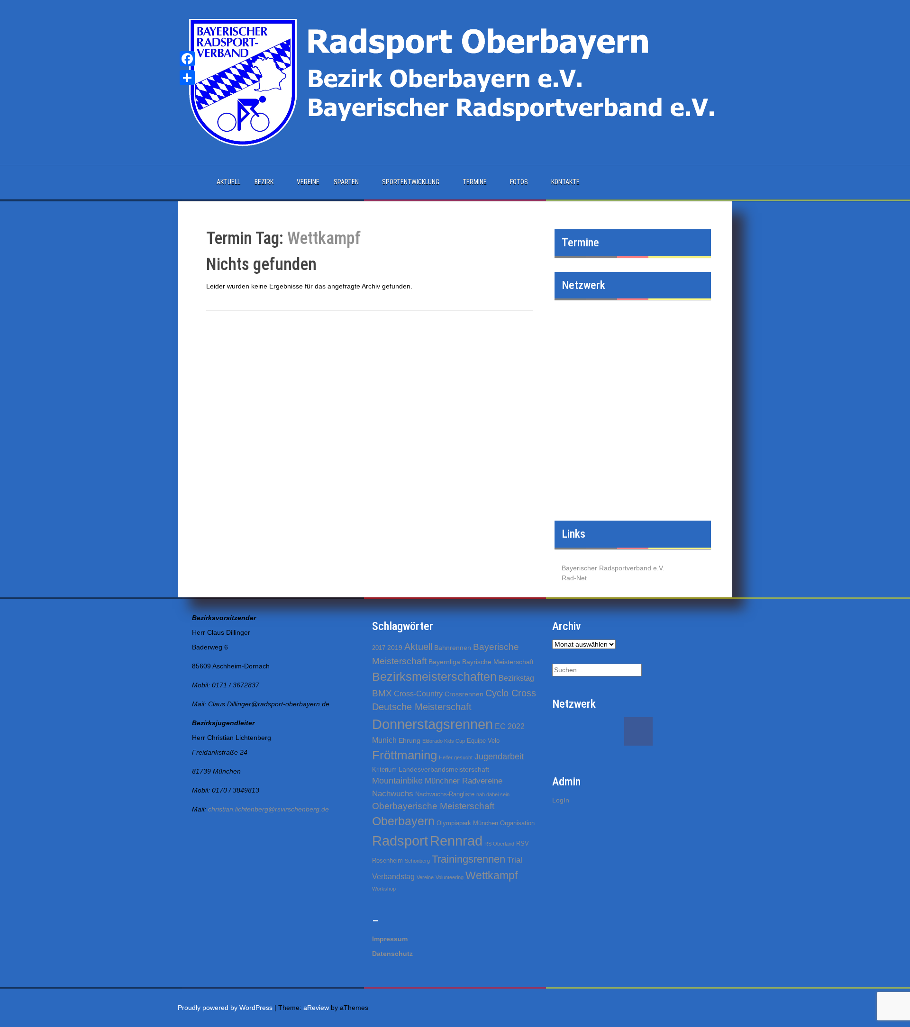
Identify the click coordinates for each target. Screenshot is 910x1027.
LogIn (560, 800)
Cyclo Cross (510, 693)
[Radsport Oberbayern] (455, 82)
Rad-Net (574, 578)
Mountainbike (397, 780)
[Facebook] (187, 58)
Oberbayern (403, 821)
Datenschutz (392, 953)
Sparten (346, 182)
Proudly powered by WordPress (225, 1007)
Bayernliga (444, 662)
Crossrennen (464, 694)
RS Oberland (499, 844)
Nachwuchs (392, 793)
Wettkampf (491, 875)
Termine (475, 182)
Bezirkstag (516, 678)
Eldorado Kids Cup (443, 741)
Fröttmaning (404, 755)
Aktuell (228, 182)
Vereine (308, 182)
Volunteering (450, 877)
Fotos (519, 182)
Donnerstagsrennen (432, 724)
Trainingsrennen (468, 859)
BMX (382, 693)
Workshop (384, 889)
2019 (394, 647)
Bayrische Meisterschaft (498, 662)
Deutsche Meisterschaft (422, 707)
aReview (316, 1007)
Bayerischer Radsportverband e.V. (613, 568)
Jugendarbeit (499, 756)
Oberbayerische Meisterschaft (433, 806)
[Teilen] (187, 77)
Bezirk (264, 182)
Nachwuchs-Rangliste (444, 794)
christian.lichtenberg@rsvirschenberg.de (268, 809)
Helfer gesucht (456, 757)
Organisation (517, 823)
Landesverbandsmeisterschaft (444, 769)
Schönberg (417, 861)
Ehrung (409, 740)
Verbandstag (393, 877)
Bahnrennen (452, 647)
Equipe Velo (483, 740)
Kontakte (565, 182)
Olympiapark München (467, 823)
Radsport (400, 840)
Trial (514, 860)
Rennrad (456, 840)
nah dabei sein (493, 794)
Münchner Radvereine (463, 780)
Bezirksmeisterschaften (434, 676)
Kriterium (384, 769)
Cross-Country (418, 694)
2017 (378, 647)
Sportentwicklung (410, 182)
